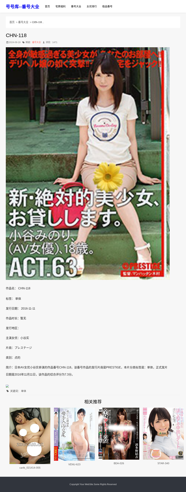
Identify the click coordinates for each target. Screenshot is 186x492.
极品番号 (107, 6)
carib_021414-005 (30, 467)
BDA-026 (119, 463)
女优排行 (92, 6)
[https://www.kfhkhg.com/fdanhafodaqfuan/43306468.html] (74, 434)
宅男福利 (60, 6)
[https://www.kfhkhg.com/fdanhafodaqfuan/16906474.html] (163, 434)
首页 (47, 6)
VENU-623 (74, 464)
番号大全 (76, 6)
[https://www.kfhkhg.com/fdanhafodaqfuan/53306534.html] (118, 434)
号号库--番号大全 (22, 6)
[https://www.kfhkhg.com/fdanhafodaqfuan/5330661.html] (29, 436)
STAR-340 (163, 463)
